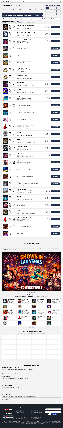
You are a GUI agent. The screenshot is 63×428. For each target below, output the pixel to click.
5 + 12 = (46, 414)
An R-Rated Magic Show (21, 118)
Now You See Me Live (20, 82)
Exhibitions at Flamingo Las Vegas (22, 41)
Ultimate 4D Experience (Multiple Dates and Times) (26, 32)
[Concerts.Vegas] (8, 409)
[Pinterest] (11, 413)
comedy (26, 9)
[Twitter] (9, 413)
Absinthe (18, 139)
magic (23, 9)
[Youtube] (7, 414)
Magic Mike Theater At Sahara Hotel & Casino (23, 169)
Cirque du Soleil (19, 9)
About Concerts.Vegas (10, 411)
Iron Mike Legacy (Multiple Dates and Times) (25, 39)
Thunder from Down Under (21, 189)
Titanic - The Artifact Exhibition (22, 46)
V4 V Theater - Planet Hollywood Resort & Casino (24, 119)
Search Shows (38, 15)
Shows (6, 3)
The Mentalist (19, 182)
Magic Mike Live (19, 167)
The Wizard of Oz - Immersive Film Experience (25, 61)
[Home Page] (5, 1)
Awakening (19, 196)
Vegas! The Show (20, 96)
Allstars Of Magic (20, 103)
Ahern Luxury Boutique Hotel (21, 205)
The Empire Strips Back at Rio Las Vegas (23, 126)
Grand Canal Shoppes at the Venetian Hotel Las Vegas (25, 176)
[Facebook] (5, 413)
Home (3, 3)
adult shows (30, 9)
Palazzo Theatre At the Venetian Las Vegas (23, 162)
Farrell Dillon (19, 89)
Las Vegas (22, 28)
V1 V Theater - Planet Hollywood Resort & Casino (24, 69)
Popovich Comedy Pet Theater (22, 68)
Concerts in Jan (55, 18)
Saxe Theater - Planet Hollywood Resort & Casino (24, 98)
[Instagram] (8, 413)
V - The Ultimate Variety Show (22, 146)
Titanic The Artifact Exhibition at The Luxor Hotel (24, 48)
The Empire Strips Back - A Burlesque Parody (25, 125)
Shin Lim (18, 160)
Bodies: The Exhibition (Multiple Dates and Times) (25, 25)
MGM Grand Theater (20, 155)
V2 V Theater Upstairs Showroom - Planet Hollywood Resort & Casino (27, 183)
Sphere (18, 55)
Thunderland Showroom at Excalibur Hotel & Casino (24, 190)
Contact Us (4, 411)
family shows (35, 9)
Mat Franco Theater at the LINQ (21, 133)
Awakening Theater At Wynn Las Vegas (23, 112)
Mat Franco (19, 132)
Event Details (55, 41)
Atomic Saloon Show (20, 175)
